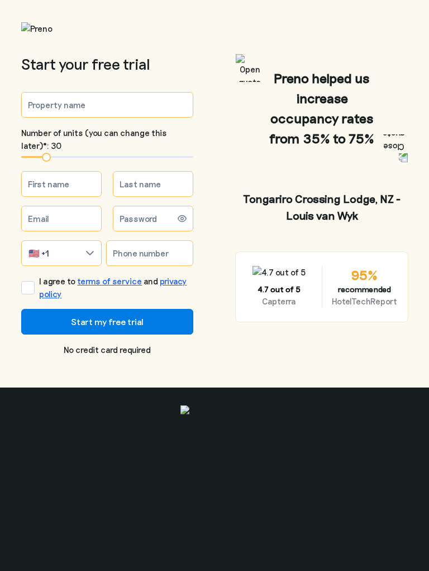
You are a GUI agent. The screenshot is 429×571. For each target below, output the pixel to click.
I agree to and (113, 287)
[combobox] (50, 253)
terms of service (109, 281)
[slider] (46, 157)
